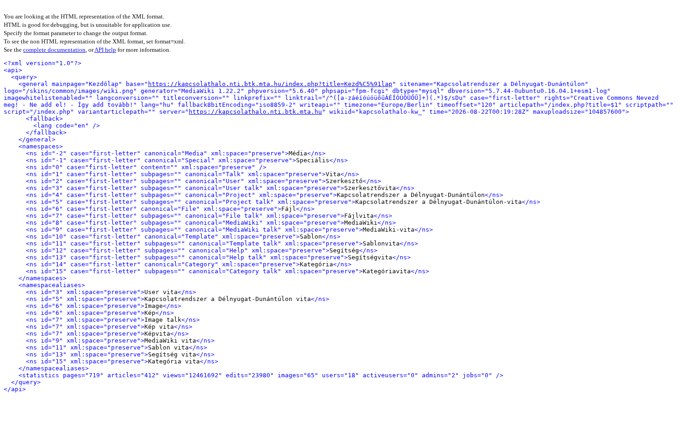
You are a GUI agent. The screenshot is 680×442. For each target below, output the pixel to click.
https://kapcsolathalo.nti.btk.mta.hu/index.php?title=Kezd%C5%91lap (270, 83)
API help (105, 49)
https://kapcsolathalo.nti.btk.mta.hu (255, 111)
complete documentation (54, 49)
